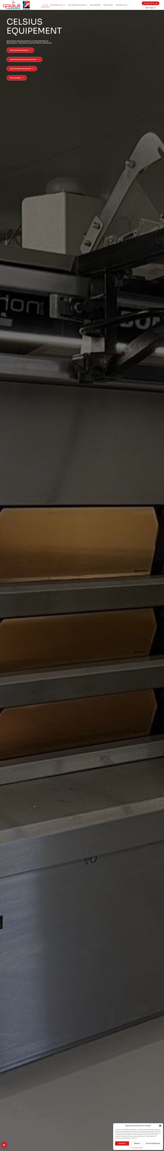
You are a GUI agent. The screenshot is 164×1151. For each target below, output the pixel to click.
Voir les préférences (153, 1143)
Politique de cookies (137, 1147)
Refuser (137, 1143)
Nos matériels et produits (76, 5)
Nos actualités (108, 5)
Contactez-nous (121, 5)
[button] (160, 1126)
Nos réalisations (95, 5)
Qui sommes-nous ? (57, 5)
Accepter (122, 1143)
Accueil (45, 5)
